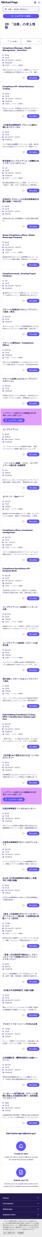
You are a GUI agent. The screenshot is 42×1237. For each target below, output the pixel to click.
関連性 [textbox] (29, 41)
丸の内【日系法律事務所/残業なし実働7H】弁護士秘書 (20, 879)
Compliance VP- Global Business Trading (18, 87)
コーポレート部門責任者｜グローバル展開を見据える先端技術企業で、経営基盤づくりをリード (20, 1095)
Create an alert (21, 1154)
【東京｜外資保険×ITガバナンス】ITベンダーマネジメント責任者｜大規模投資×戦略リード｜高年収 (21, 916)
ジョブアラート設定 (22, 16)
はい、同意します (9, 1233)
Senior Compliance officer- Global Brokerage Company (19, 236)
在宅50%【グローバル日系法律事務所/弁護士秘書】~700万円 (21, 200)
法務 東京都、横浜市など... (18, 9)
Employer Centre (9, 1214)
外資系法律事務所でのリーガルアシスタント (20, 843)
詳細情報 (20, 1233)
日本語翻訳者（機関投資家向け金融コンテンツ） (20, 1058)
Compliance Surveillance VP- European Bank (16, 569)
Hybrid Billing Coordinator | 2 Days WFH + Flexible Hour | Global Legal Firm (19, 716)
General (6, 1198)
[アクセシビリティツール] (35, 2)
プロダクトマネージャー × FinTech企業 (20, 1024)
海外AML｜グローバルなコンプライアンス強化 (20, 680)
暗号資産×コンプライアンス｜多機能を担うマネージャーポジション (21, 162)
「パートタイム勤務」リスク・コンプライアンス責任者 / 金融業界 (20, 464)
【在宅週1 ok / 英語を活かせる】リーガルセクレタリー (21, 756)
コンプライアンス (10, 429)
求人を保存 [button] (23, 78)
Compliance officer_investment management (18, 531)
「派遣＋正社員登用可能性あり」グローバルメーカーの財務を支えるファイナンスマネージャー (20, 956)
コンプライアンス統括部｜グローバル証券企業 (20, 644)
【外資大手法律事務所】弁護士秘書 (18, 990)
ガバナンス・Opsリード (13, 496)
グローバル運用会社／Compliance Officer (18, 344)
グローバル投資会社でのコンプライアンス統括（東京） (20, 310)
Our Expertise (8, 1203)
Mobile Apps (7, 1209)
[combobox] (31, 41)
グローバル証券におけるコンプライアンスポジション (20, 380)
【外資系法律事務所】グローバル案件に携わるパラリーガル (20, 126)
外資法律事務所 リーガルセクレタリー (19, 808)
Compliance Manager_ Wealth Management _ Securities (17, 49)
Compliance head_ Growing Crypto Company (19, 274)
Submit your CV (21, 1180)
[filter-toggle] (9, 41)
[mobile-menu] (39, 2)
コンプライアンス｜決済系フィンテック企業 (20, 608)
